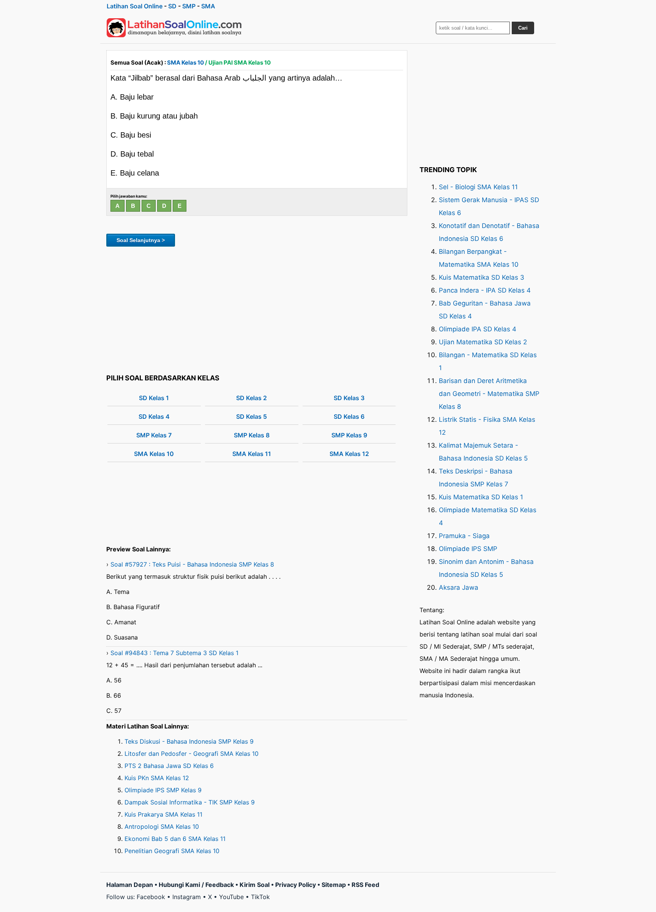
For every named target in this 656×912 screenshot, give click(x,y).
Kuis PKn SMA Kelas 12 (157, 778)
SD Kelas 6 (349, 416)
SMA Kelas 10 (185, 62)
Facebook (151, 897)
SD (172, 6)
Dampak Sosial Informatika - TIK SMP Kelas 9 (190, 802)
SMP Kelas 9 (349, 435)
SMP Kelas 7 (154, 435)
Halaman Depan (129, 884)
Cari (523, 28)
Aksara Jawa (458, 587)
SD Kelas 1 (154, 398)
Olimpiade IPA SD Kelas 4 (477, 329)
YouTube (231, 897)
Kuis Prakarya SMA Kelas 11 (163, 814)
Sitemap (334, 884)
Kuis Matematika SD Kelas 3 (481, 277)
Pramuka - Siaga (464, 536)
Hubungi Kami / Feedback (196, 884)
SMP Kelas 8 (252, 435)
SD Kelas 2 (251, 398)
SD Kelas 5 (251, 416)
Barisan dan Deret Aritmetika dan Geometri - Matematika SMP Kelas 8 (489, 393)
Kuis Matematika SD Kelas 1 (481, 497)
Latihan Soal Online (134, 6)
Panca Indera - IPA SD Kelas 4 (485, 290)
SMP (189, 6)
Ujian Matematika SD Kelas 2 (483, 342)
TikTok (260, 897)
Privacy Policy (295, 884)
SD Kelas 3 (349, 398)
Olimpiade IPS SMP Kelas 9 (163, 790)
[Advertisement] (256, 309)
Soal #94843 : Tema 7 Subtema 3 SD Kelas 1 (174, 653)
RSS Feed (365, 884)
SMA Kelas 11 (251, 454)
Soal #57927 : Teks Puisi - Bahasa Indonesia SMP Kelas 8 (192, 564)
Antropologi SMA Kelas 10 (162, 826)
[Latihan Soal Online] (174, 27)
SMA (208, 6)
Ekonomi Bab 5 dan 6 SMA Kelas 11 (175, 838)
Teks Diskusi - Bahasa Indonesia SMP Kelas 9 (189, 741)
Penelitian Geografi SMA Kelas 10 (172, 851)
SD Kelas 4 (154, 416)
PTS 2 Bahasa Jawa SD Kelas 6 (169, 766)
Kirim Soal (255, 884)
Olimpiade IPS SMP (468, 549)
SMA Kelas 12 (349, 454)
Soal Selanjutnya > (141, 240)
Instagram (186, 897)
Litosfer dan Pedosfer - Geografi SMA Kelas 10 (192, 753)
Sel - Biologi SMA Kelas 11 (478, 187)
